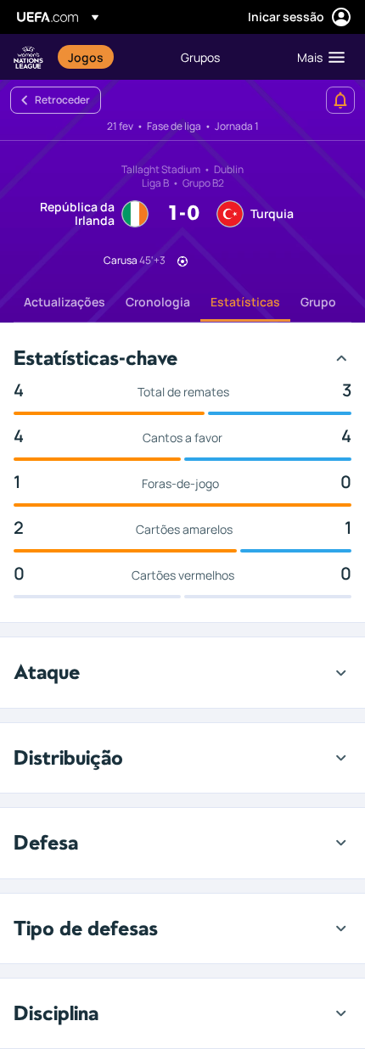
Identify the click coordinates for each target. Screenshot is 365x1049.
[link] (86, 57)
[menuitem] (110, 57)
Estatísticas (245, 301)
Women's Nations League (28, 57)
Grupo (318, 301)
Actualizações (64, 301)
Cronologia (158, 301)
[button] (317, 57)
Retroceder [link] (62, 100)
